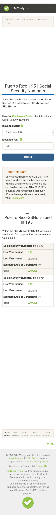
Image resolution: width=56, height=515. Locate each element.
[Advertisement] (28, 55)
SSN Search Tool (21, 116)
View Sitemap (16, 458)
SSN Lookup (27, 20)
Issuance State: (11, 125)
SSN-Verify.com (20, 8)
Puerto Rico (41, 20)
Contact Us (41, 466)
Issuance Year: (11, 139)
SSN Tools (32, 458)
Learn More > (19, 197)
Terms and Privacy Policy (35, 461)
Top (51, 443)
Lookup (28, 157)
